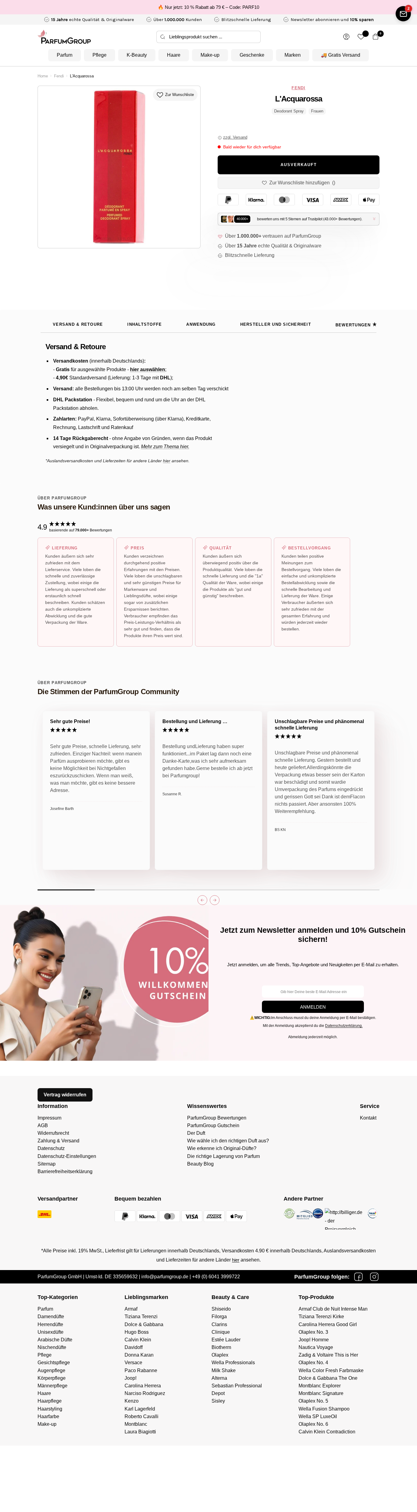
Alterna (219, 1378)
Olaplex (220, 1355)
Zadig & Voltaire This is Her (328, 1355)
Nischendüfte (52, 1347)
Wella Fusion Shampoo (324, 1408)
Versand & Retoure (78, 324)
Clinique (221, 1332)
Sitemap (47, 1163)
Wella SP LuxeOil (318, 1416)
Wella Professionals (233, 1362)
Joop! (130, 1378)
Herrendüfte (50, 1324)
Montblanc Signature (321, 1393)
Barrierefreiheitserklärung (65, 1171)
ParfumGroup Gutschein (213, 1125)
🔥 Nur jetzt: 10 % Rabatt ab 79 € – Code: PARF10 (208, 7)
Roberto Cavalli (141, 1416)
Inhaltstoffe (144, 324)
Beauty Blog (200, 1163)
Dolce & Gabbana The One (328, 1378)
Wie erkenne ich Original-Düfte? (221, 1148)
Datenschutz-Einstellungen (67, 1156)
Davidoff (134, 1347)
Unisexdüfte (50, 1332)
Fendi (59, 76)
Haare (173, 55)
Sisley (218, 1401)
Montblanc (136, 1424)
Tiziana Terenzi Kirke (321, 1316)
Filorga (219, 1316)
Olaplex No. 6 (313, 1424)
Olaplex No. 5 (313, 1401)
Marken (293, 55)
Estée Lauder (226, 1339)
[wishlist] (360, 37)
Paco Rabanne (141, 1370)
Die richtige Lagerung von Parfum (223, 1156)
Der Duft (196, 1133)
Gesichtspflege (54, 1362)
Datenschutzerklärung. (344, 1026)
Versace (133, 1362)
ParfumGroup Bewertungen (216, 1117)
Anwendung (201, 324)
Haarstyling (50, 1408)
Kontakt (368, 1117)
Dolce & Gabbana (144, 1324)
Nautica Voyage (316, 1347)
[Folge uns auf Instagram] (374, 1277)
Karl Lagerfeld (140, 1408)
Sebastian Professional (237, 1385)
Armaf (131, 1308)
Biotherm (221, 1347)
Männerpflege (52, 1385)
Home (43, 76)
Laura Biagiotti (140, 1431)
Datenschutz (51, 1148)
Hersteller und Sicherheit (275, 324)
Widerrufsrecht (53, 1133)
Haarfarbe (48, 1416)
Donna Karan (139, 1355)
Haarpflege (50, 1401)
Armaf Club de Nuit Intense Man (333, 1308)
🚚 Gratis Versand (340, 55)
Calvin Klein (138, 1339)
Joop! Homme (314, 1339)
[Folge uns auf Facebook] (358, 1277)
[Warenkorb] (375, 37)
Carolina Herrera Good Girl (328, 1324)
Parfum (64, 55)
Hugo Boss (137, 1332)
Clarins (219, 1324)
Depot (218, 1393)
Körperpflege (52, 1378)
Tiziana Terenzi (141, 1316)
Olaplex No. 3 (313, 1332)
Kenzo (132, 1401)
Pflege (99, 55)
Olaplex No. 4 (313, 1362)
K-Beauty (137, 55)
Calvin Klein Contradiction (327, 1431)
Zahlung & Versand (58, 1140)
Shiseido (221, 1308)
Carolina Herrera (143, 1385)
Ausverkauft (299, 165)
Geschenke (252, 55)
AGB (43, 1125)
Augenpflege (51, 1370)
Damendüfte (51, 1316)
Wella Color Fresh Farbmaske (331, 1370)
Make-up (210, 55)
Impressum (49, 1117)
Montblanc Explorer (320, 1385)
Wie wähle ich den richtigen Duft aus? (228, 1140)
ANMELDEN (313, 1007)
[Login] (346, 37)
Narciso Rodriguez (145, 1393)
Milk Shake (224, 1370)
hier (235, 1259)
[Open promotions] (403, 13)
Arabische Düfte (55, 1339)
